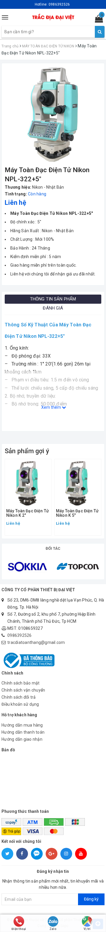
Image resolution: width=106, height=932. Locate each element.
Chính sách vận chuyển (23, 690)
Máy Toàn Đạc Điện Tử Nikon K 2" (27, 513)
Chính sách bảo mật (20, 683)
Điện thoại (18, 929)
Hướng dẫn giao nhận (21, 739)
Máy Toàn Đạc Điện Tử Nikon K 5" (77, 513)
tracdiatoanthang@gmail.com (36, 642)
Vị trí (87, 929)
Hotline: (52, 4)
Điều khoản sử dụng (20, 704)
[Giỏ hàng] (97, 20)
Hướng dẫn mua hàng (22, 725)
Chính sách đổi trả (18, 697)
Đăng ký (91, 899)
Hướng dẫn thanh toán (22, 732)
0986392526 (19, 635)
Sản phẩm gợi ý (27, 451)
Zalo (53, 929)
